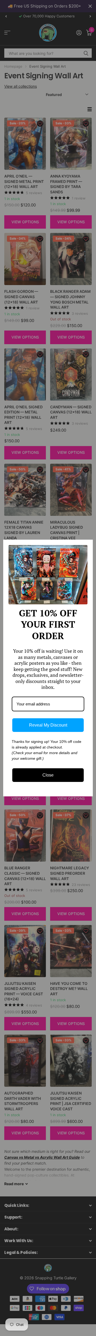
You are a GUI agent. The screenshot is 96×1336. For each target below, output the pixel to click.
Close (48, 775)
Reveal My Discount (48, 725)
